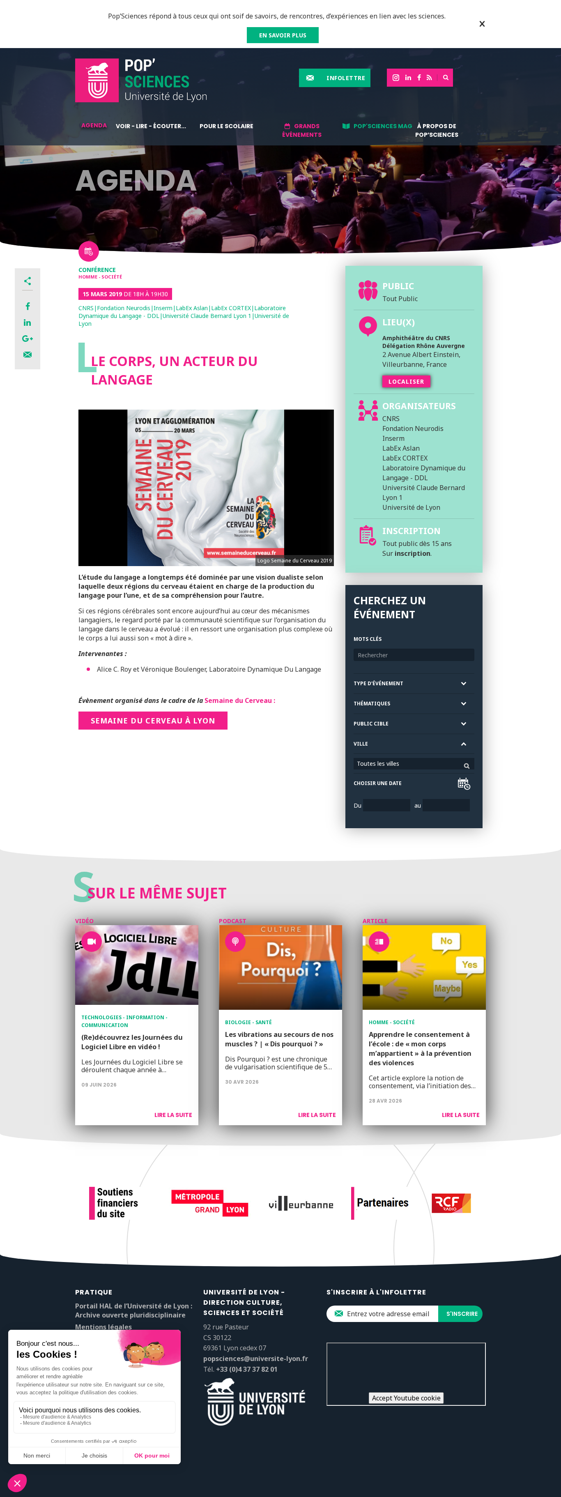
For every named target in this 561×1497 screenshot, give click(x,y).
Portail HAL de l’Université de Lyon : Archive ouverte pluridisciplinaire (133, 1310)
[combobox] (414, 763)
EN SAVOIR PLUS (282, 35)
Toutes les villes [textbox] (378, 763)
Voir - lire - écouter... (151, 126)
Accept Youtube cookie (406, 1398)
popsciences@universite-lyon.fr (255, 1358)
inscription (412, 553)
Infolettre (345, 78)
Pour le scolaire (226, 126)
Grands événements (302, 130)
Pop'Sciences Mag (383, 126)
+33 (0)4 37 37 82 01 (247, 1369)
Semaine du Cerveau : (240, 700)
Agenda (94, 125)
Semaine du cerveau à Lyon (153, 720)
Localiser (406, 381)
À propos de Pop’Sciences (436, 130)
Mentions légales (103, 1326)
